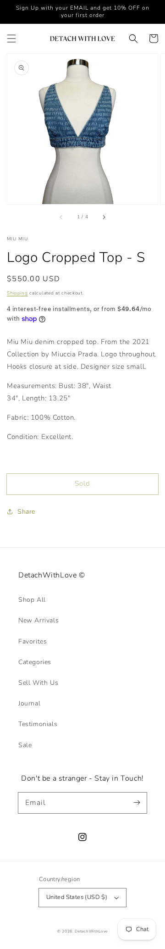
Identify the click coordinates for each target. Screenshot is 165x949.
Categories (34, 662)
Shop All (32, 599)
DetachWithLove (91, 931)
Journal (29, 703)
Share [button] (26, 511)
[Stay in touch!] (136, 803)
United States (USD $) (76, 897)
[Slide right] (104, 217)
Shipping (17, 293)
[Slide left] (61, 217)
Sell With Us (38, 682)
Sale (25, 745)
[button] (11, 38)
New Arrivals (38, 620)
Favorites (32, 641)
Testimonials (37, 724)
